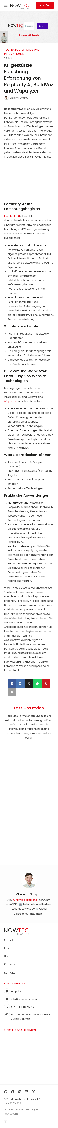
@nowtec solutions (25, 900)
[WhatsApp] (37, 683)
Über (7, 956)
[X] (29, 683)
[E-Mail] (12, 692)
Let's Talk (44, 5)
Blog (7, 948)
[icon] (5, 1092)
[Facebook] (12, 683)
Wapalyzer (11, 401)
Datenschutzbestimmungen (21, 1109)
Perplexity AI (12, 216)
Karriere (9, 964)
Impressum (11, 1114)
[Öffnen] (5, 5)
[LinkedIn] (20, 683)
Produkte (10, 940)
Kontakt (9, 973)
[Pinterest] (46, 683)
